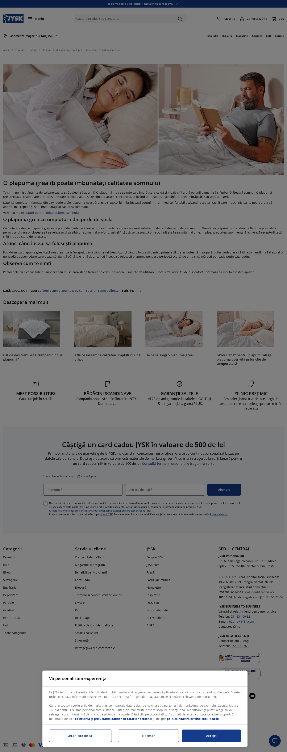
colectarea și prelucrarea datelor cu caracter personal (113, 719)
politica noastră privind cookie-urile (193, 719)
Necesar (148, 736)
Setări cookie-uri (80, 736)
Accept (211, 736)
